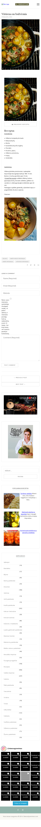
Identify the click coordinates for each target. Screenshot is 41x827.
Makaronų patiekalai (11, 642)
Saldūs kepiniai (9, 673)
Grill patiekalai (9, 599)
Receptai (7, 667)
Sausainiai (7, 691)
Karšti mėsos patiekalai (17, 258)
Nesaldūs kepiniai (10, 654)
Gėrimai (6, 593)
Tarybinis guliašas (26, 493)
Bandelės (7, 568)
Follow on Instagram (20, 803)
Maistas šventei (9, 636)
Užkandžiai (7, 710)
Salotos (6, 679)
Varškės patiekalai (10, 722)
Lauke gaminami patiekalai (13, 630)
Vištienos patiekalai (22, 261)
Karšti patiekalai (8, 261)
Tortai (6, 704)
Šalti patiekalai (9, 685)
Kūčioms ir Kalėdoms (11, 624)
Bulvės (5, 258)
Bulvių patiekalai (9, 581)
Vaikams (7, 716)
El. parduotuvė (22, 4)
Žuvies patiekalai (10, 734)
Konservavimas (9, 618)
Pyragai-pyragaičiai (10, 661)
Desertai (7, 587)
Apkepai (6, 562)
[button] (5, 756)
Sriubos (6, 697)
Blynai (6, 574)
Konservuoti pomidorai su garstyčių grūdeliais (28, 532)
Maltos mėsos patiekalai (12, 648)
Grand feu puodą (10, 178)
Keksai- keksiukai (10, 611)
